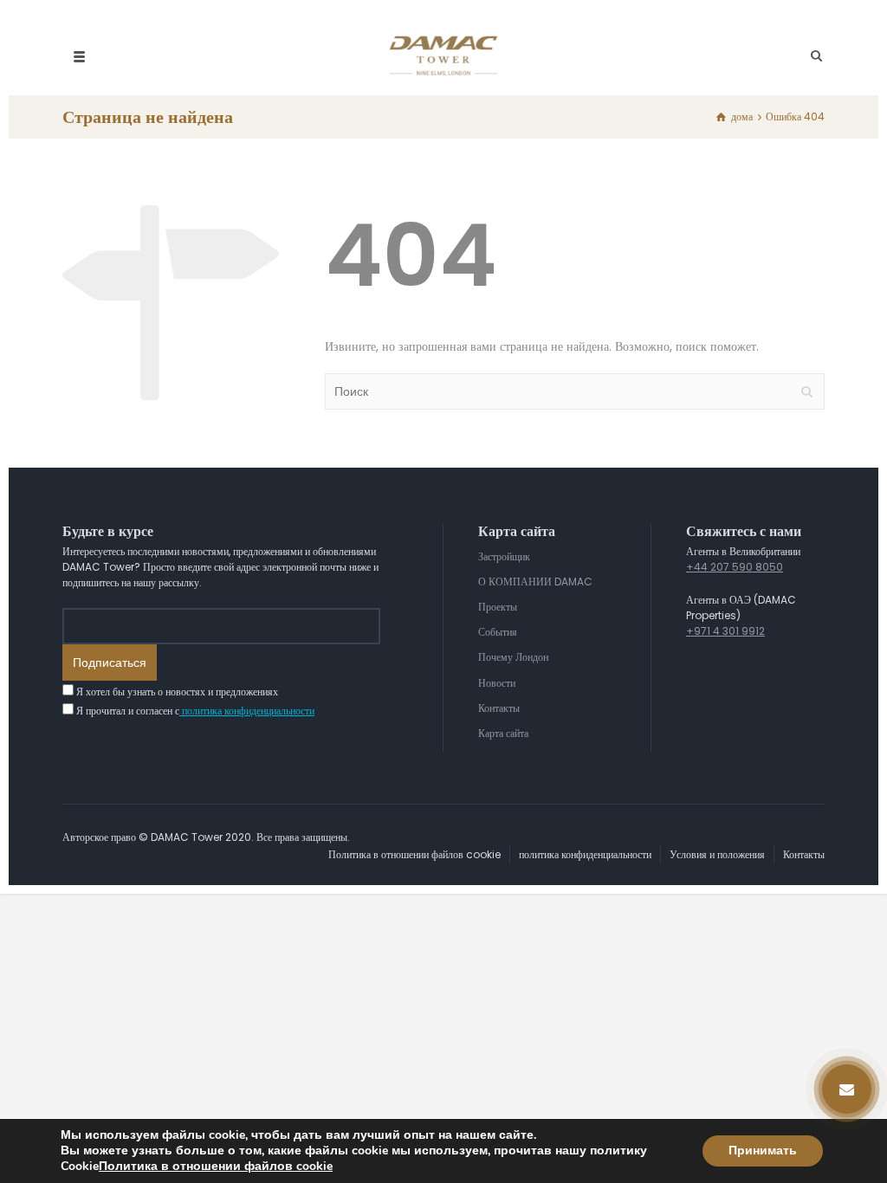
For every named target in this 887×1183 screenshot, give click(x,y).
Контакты (499, 708)
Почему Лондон (513, 657)
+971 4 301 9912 (725, 631)
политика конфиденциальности (246, 710)
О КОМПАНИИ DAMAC (535, 581)
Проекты (497, 606)
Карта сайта (503, 733)
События (497, 631)
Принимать (762, 1150)
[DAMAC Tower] (443, 56)
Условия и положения (717, 854)
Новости (496, 683)
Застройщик (504, 556)
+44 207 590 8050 (734, 566)
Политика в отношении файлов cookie (414, 854)
